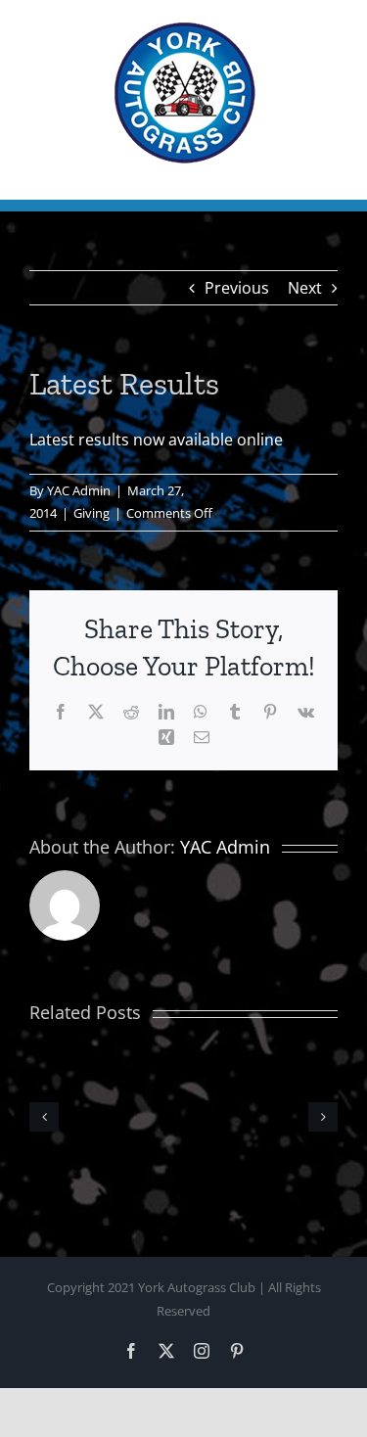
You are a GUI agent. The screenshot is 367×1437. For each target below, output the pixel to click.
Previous (237, 288)
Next (305, 288)
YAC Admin (79, 490)
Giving (91, 513)
